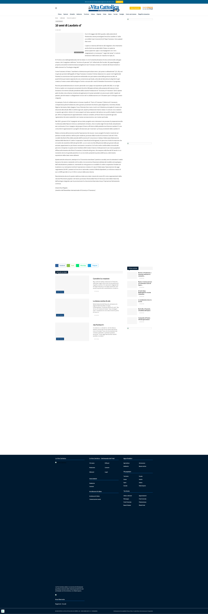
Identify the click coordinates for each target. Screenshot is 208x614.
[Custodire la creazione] (72, 285)
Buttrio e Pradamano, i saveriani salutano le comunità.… (144, 274)
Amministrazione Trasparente (146, 611)
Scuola (140, 476)
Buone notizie (142, 466)
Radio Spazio (142, 485)
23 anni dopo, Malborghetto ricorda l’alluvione (144, 292)
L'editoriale (59, 21)
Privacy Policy (130, 611)
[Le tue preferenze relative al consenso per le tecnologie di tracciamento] (2, 611)
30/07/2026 (96, 339)
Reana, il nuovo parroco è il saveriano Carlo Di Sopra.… (145, 283)
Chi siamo (91, 463)
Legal (106, 472)
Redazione (92, 467)
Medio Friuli (142, 505)
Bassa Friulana (127, 505)
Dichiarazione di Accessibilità (120, 611)
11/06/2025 (58, 30)
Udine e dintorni (128, 495)
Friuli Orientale (127, 502)
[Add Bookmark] (122, 30)
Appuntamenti (142, 495)
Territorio (126, 476)
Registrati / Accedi (60, 604)
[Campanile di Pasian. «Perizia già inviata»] (132, 320)
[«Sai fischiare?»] (72, 332)
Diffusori (107, 463)
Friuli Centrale (142, 499)
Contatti (107, 467)
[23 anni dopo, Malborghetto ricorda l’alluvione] (132, 293)
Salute (140, 482)
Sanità (140, 479)
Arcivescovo (142, 463)
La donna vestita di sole (101, 301)
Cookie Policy (136, 611)
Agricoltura (126, 463)
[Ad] (89, 227)
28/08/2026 (141, 278)
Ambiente (126, 466)
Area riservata (135, 8)
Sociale (125, 485)
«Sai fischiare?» (98, 325)
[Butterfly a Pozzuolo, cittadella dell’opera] (132, 311)
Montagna (126, 499)
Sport (125, 482)
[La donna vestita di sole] (72, 308)
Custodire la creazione (101, 279)
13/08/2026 (96, 315)
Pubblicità (92, 483)
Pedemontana (142, 502)
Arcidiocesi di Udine (94, 496)
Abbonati (119, 1)
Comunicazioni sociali (95, 499)
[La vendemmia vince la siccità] (132, 302)
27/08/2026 (96, 291)
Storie (125, 479)
